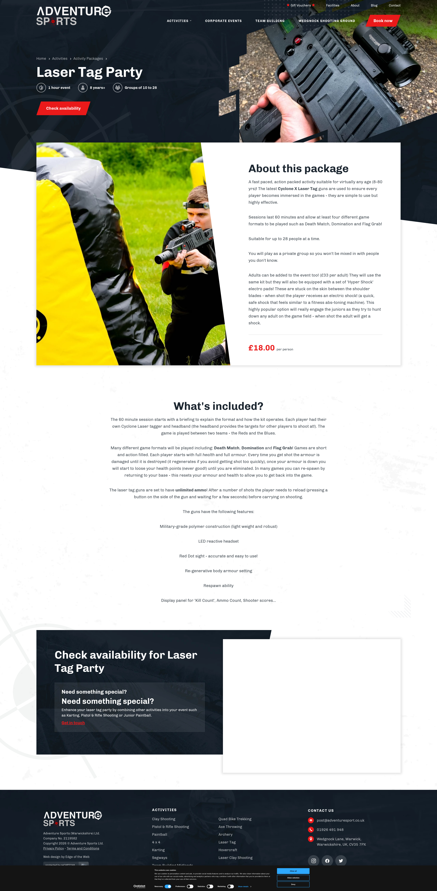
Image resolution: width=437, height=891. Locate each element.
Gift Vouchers (301, 5)
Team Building (270, 21)
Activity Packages (88, 58)
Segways (159, 857)
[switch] (190, 886)
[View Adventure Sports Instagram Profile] (313, 861)
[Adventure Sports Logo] (72, 819)
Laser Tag (227, 842)
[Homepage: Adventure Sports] (74, 15)
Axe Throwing (230, 827)
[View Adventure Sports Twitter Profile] (341, 861)
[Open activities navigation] (191, 20)
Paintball (159, 834)
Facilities (332, 5)
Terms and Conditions (83, 848)
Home (41, 58)
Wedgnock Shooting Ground (327, 21)
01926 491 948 (330, 829)
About (355, 5)
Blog (374, 5)
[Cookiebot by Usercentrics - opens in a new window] (139, 886)
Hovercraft (227, 850)
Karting (158, 850)
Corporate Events (223, 21)
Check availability (63, 108)
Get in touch (73, 722)
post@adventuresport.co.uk (340, 820)
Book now (383, 20)
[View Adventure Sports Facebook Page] (327, 861)
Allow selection (293, 878)
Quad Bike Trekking (234, 819)
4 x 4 (156, 842)
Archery (225, 834)
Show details (243, 886)
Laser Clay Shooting (235, 857)
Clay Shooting (163, 819)
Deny (293, 884)
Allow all (293, 871)
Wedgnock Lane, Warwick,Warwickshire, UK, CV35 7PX (341, 842)
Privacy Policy (53, 848)
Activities (178, 21)
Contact (395, 5)
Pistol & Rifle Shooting (170, 827)
